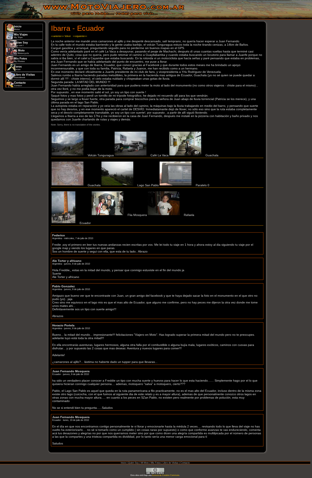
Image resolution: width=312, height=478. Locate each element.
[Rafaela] (165, 215)
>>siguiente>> (80, 36)
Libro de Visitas (24, 76)
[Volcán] (69, 155)
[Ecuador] (64, 223)
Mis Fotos (20, 59)
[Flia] (109, 215)
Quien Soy (21, 44)
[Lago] (118, 185)
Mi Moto (21, 51)
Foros (18, 68)
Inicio (17, 27)
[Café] (132, 155)
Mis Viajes (21, 35)
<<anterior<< (57, 36)
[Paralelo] (177, 185)
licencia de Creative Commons (165, 475)
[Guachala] (186, 155)
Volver (68, 36)
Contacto (20, 84)
